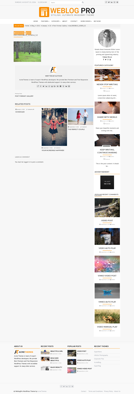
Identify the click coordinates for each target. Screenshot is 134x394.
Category (55, 21)
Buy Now (97, 21)
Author (58, 76)
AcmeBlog (97, 362)
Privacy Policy (108, 391)
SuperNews (98, 352)
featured (108, 91)
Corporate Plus (99, 359)
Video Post (107, 220)
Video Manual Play (107, 327)
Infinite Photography (101, 355)
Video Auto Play (107, 248)
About (64, 21)
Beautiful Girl (57, 351)
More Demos (86, 21)
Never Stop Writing (107, 84)
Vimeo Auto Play (107, 302)
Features (44, 21)
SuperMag (97, 366)
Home (35, 21)
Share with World (107, 117)
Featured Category (104, 65)
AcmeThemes (41, 391)
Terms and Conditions (95, 391)
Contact (74, 21)
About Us (117, 391)
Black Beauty (56, 367)
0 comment (58, 148)
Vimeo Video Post (107, 276)
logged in (27, 162)
